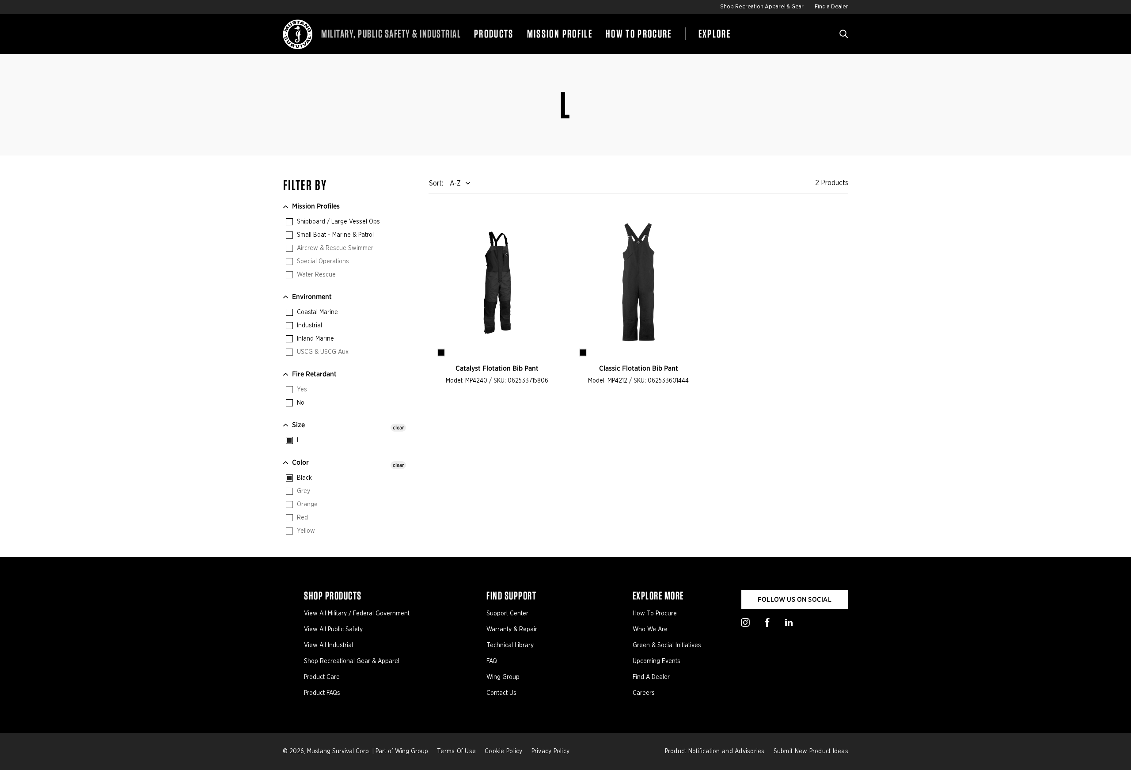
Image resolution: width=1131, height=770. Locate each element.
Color (300, 462)
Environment (312, 296)
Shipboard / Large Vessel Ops (337, 222)
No (299, 403)
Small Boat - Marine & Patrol (334, 235)
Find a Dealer (831, 7)
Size (298, 425)
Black (303, 478)
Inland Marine (314, 339)
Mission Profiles (316, 206)
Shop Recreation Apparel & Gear (762, 7)
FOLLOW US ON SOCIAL (794, 599)
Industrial (308, 325)
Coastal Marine (316, 312)
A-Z (455, 183)
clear (398, 427)
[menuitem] (493, 34)
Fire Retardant (314, 374)
